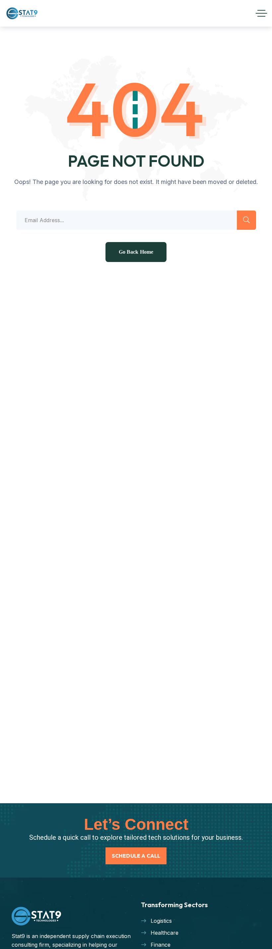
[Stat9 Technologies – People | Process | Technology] (22, 13)
